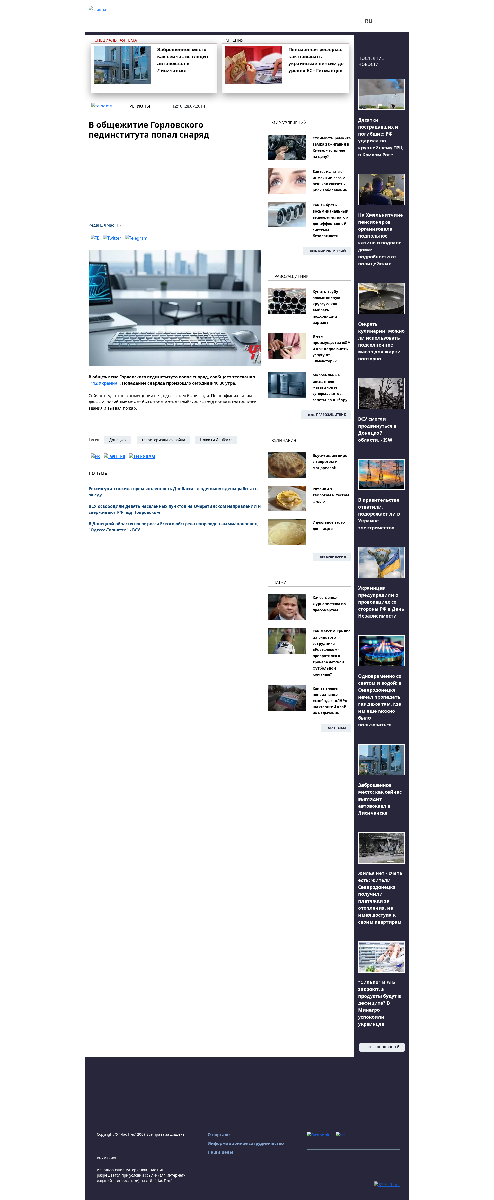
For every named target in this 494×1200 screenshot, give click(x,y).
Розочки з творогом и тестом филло (331, 495)
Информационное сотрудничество (246, 1143)
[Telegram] (136, 238)
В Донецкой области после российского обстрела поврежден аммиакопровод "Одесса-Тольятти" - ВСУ (173, 527)
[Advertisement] (175, 178)
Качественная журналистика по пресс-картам (329, 603)
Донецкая (118, 439)
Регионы (139, 106)
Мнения (235, 40)
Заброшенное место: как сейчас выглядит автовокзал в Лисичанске (380, 799)
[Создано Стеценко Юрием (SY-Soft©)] (387, 1184)
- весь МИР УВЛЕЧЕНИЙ (327, 251)
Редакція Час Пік (105, 225)
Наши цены (220, 1152)
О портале (219, 1134)
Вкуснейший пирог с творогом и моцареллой (331, 461)
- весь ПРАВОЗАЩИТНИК (326, 414)
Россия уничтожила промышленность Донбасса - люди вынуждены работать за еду (173, 492)
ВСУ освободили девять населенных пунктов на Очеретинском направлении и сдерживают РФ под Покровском (175, 509)
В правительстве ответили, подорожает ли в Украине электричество (379, 514)
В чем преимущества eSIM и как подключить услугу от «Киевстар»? (332, 349)
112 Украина (104, 383)
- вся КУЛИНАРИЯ (332, 557)
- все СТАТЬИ (336, 728)
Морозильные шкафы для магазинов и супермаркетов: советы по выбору (330, 387)
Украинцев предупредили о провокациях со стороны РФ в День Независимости (381, 602)
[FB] (95, 238)
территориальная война (163, 439)
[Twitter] (112, 238)
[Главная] (99, 9)
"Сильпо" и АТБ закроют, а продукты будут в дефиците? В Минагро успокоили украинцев (379, 1003)
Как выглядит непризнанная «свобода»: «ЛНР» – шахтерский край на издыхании (331, 700)
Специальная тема (115, 40)
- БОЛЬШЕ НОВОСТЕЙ (382, 1047)
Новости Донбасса (216, 439)
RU (369, 20)
